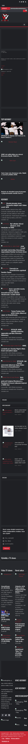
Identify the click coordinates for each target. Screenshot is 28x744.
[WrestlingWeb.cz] (5, 17)
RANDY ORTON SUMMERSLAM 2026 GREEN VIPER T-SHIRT (20, 460)
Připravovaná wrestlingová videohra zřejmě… (20, 626)
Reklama (8, 738)
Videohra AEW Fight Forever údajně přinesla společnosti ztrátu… (20, 589)
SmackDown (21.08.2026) (5, 587)
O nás (3, 738)
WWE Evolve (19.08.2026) (5, 628)
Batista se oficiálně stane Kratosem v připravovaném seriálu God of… (13, 192)
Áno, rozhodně (9, 538)
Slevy (25, 725)
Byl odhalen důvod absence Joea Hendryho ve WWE (12, 226)
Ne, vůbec (8, 541)
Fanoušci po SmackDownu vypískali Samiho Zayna (13, 270)
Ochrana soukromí (15, 738)
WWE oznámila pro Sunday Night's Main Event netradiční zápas (13, 348)
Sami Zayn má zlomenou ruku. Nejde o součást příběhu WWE (13, 174)
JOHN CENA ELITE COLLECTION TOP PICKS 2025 (21, 444)
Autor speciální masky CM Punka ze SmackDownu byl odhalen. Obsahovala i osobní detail (13, 292)
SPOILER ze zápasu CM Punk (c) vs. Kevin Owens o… (13, 136)
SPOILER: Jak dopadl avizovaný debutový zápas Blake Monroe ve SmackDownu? (14, 364)
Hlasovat (6, 548)
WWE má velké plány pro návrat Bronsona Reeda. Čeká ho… (12, 155)
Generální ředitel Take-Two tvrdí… (19, 639)
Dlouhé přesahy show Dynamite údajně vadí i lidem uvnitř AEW (14, 205)
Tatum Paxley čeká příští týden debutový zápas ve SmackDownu (13, 313)
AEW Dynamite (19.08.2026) (6, 640)
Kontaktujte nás (5, 741)
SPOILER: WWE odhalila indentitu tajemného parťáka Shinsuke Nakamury (12, 332)
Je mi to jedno (9, 544)
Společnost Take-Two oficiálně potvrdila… (19, 652)
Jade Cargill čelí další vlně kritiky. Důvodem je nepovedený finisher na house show (14, 249)
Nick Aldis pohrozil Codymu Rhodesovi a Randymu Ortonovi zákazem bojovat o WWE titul (14, 381)
